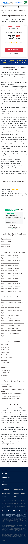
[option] (14, 194)
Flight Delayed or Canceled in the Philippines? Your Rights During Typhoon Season (14, 429)
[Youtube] (14, 511)
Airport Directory (18, 489)
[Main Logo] (8, 2)
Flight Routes (5, 489)
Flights (5, 10)
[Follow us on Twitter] (20, 511)
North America (11, 10)
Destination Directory (20, 493)
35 (11, 36)
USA (16, 10)
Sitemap (4, 496)
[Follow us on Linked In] (25, 511)
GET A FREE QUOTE (14, 50)
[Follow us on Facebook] (3, 511)
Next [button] (26, 194)
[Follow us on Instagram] (8, 511)
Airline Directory (6, 493)
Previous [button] (1, 194)
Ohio (19, 10)
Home (2, 10)
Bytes (15, 496)
